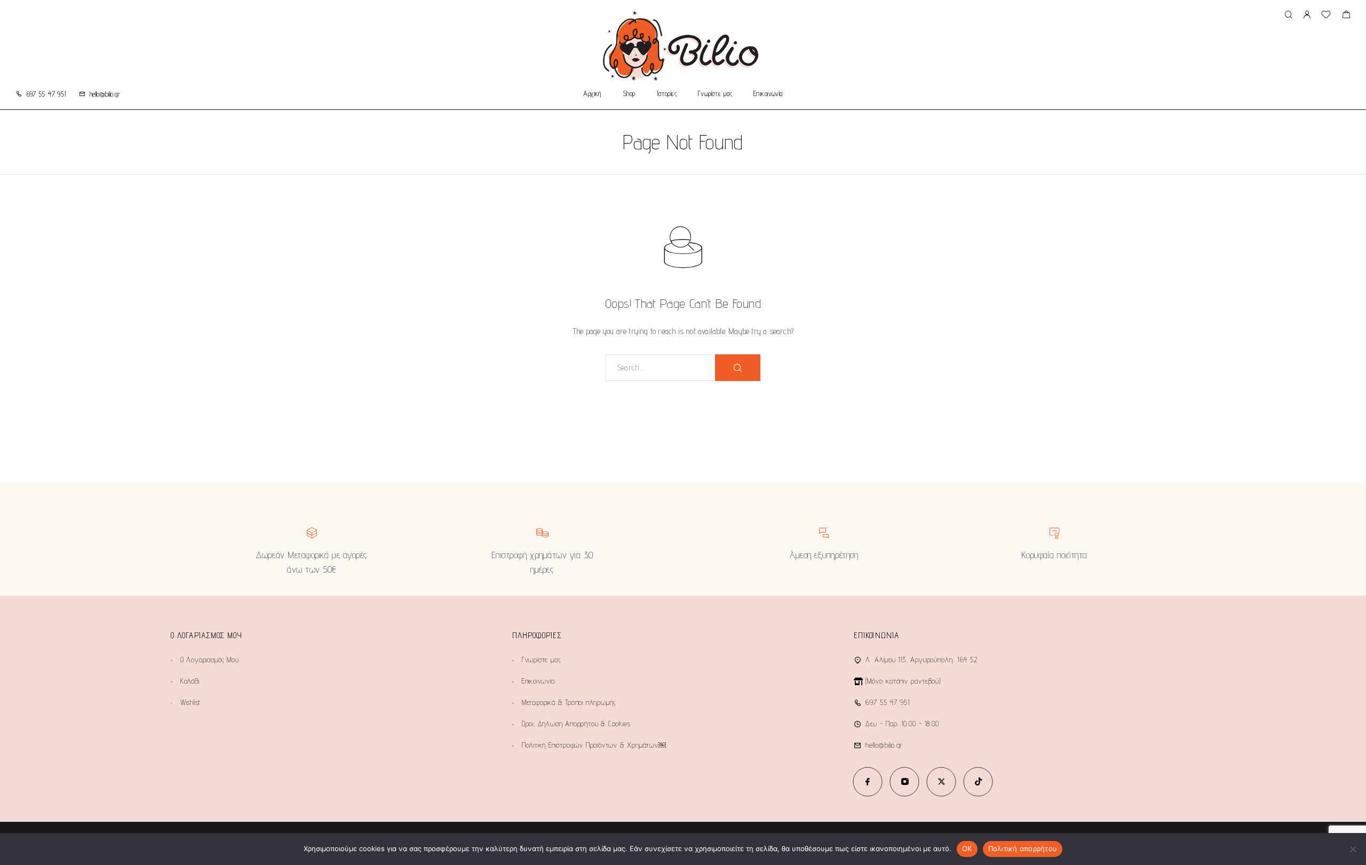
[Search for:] (661, 367)
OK (967, 848)
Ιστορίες (667, 94)
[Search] (1288, 15)
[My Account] (1307, 15)
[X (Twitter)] (941, 781)
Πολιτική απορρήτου (1023, 848)
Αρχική (592, 94)
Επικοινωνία (768, 94)
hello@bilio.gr (105, 94)
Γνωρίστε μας (715, 94)
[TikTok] (978, 781)
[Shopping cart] (1346, 15)
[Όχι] (1352, 849)
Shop (629, 94)
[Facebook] (867, 781)
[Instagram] (904, 781)
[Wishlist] (1326, 15)
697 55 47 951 (46, 94)
